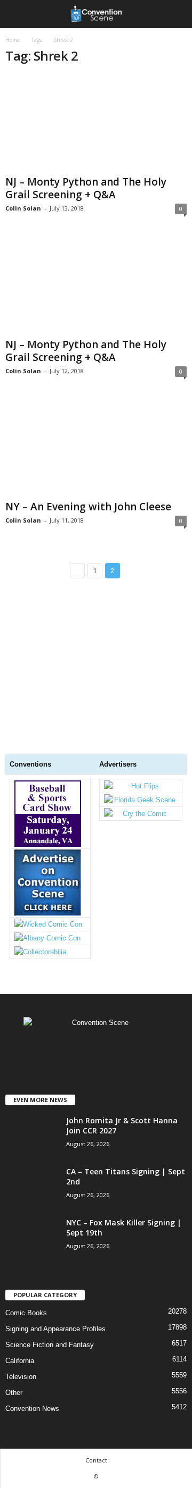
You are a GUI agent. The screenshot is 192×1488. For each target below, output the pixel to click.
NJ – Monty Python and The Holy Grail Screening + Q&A (85, 188)
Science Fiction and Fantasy (49, 1345)
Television (20, 1377)
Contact (96, 1460)
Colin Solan (23, 208)
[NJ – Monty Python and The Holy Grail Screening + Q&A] (96, 123)
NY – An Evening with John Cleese (88, 507)
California (19, 1361)
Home (12, 40)
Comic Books (26, 1313)
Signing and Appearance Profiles (55, 1329)
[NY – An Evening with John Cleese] (96, 448)
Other (13, 1393)
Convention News (32, 1409)
